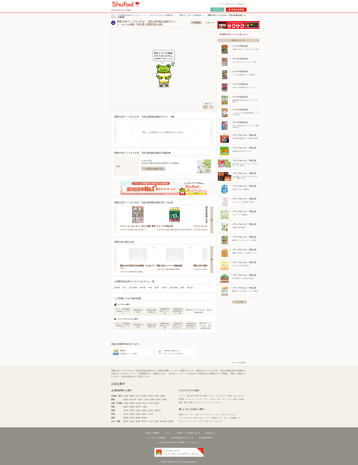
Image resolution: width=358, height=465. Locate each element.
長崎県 (138, 421)
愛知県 (125, 407)
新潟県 (138, 403)
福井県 (156, 403)
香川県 (132, 418)
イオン (232, 414)
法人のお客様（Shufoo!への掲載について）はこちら (179, 442)
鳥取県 (138, 414)
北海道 (125, 396)
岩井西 (117, 287)
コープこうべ (192, 421)
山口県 (150, 414)
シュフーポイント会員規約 (156, 438)
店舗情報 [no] (196, 22)
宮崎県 (156, 421)
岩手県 (138, 396)
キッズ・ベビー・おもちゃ (206, 399)
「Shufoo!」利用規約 (152, 433)
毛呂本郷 (133, 287)
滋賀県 (144, 410)
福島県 (162, 396)
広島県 (132, 414)
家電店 (181, 399)
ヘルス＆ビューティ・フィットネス (207, 402)
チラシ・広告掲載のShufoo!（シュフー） (126, 15)
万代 (195, 418)
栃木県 (158, 400)
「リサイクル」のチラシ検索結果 (160, 15)
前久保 (190, 287)
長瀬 (157, 287)
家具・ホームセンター (237, 396)
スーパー (182, 396)
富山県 (144, 403)
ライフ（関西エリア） (214, 418)
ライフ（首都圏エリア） (233, 418)
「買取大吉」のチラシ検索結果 (189, 15)
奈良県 (150, 410)
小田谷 (164, 287)
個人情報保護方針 (205, 438)
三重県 (144, 407)
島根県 (144, 414)
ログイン (217, 9)
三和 (206, 421)
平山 (124, 287)
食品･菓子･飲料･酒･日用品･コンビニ (201, 396)
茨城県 (152, 400)
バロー (200, 421)
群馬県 (164, 400)
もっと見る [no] (239, 302)
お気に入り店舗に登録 (209, 22)
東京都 (125, 400)
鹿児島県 (163, 421)
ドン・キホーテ (196, 414)
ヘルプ (167, 433)
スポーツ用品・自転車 (235, 399)
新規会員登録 (236, 9)
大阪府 (125, 410)
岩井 (182, 287)
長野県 (132, 403)
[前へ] (115, 132)
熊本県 (144, 421)
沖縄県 (170, 421)
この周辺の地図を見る (153, 169)
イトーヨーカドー (185, 418)
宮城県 (144, 396)
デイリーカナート (215, 421)
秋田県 (150, 396)
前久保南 (174, 287)
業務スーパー (184, 414)
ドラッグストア (221, 396)
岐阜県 (138, 407)
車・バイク (222, 399)
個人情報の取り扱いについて (182, 438)
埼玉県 (139, 400)
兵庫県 (132, 410)
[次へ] (211, 132)
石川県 (150, 403)
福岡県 (125, 421)
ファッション (190, 399)
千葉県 (146, 400)
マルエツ (201, 418)
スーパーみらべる (222, 414)
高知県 (144, 418)
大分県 (150, 421)
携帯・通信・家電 (185, 402)
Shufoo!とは (210, 433)
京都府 (138, 410)
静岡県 (132, 407)
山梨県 (125, 403)
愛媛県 (138, 418)
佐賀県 (132, 421)
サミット (182, 421)
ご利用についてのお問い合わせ (188, 433)
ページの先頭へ (239, 363)
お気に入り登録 (154, 247)
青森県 (132, 396)
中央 (150, 287)
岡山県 (125, 414)
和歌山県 (157, 410)
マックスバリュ (209, 414)
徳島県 (125, 418)
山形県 (156, 396)
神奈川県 (132, 400)
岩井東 (142, 287)
